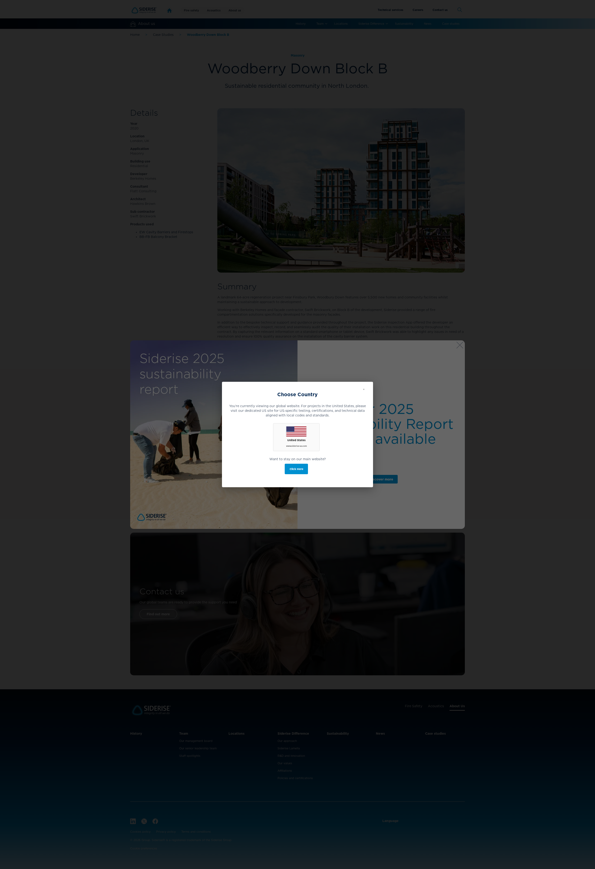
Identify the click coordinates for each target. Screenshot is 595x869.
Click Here (296, 468)
